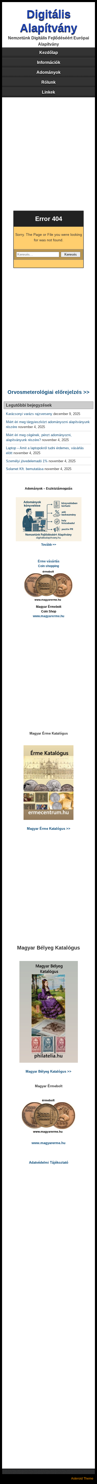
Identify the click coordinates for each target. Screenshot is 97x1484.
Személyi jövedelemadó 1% (27, 461)
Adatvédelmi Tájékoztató (48, 1162)
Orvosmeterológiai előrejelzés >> (48, 392)
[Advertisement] (48, 149)
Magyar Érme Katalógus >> (48, 829)
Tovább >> (48, 544)
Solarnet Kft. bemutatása (24, 469)
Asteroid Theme (82, 1478)
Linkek (48, 92)
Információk (48, 62)
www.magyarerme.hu (48, 616)
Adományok (48, 72)
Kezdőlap (48, 52)
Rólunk (48, 82)
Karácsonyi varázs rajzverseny (29, 414)
